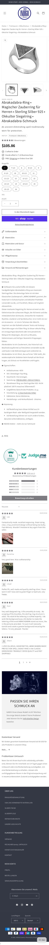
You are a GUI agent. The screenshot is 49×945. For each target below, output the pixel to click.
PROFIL (7, 870)
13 (34, 178)
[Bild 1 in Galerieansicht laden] (11, 90)
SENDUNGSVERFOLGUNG (14, 881)
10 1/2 (24, 173)
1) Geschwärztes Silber (27, 393)
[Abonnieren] (36, 896)
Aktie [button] (6, 436)
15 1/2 (6, 189)
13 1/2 (6, 184)
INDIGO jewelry (20, 937)
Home (4, 26)
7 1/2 (13, 168)
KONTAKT (8, 855)
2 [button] (23, 662)
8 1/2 (30, 168)
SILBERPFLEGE (10, 813)
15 (34, 184)
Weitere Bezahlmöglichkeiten (24, 224)
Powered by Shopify (32, 937)
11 (33, 173)
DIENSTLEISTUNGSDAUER (14, 850)
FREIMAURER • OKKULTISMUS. (28, 380)
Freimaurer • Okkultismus (19, 26)
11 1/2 (6, 178)
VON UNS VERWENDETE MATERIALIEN (19, 803)
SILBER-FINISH (10, 808)
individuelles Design (31, 718)
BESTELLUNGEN (11, 875)
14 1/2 (25, 184)
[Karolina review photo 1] (7, 568)
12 (16, 178)
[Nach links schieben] (2, 90)
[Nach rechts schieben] (46, 90)
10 (15, 173)
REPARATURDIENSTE (12, 819)
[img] (7, 513)
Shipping (13, 158)
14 (16, 184)
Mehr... (4, 750)
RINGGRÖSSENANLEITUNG (15, 797)
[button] (4, 13)
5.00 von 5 (31, 473)
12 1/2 (25, 178)
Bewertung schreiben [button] (24, 498)
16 (16, 189)
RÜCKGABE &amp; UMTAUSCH (16, 844)
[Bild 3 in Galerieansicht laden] (37, 90)
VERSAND (8, 839)
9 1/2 (6, 173)
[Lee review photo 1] (7, 538)
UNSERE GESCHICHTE (13, 824)
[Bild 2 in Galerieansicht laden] (24, 90)
